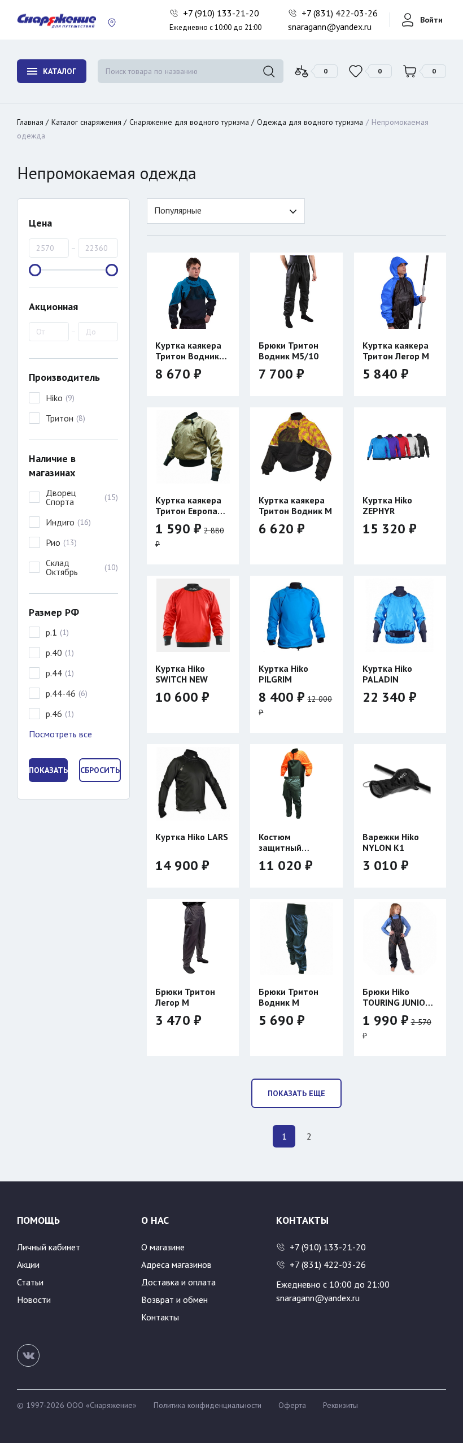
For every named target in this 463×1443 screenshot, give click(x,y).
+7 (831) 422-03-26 (341, 13)
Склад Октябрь (62, 567)
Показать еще (296, 1093)
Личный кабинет (48, 1247)
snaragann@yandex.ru (330, 26)
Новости (34, 1299)
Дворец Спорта (61, 497)
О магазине (163, 1247)
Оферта (292, 1405)
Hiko (54, 397)
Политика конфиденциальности (207, 1405)
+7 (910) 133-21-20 (222, 13)
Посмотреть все (60, 733)
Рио (53, 542)
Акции (28, 1264)
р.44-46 (61, 693)
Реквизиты (340, 1405)
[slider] (35, 270)
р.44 (54, 672)
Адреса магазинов (176, 1264)
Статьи (30, 1282)
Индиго (60, 522)
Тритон (59, 418)
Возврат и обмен (174, 1299)
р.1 (51, 632)
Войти (431, 19)
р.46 (54, 713)
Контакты (160, 1317)
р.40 (54, 652)
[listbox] (226, 211)
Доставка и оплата (178, 1282)
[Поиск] (268, 71)
